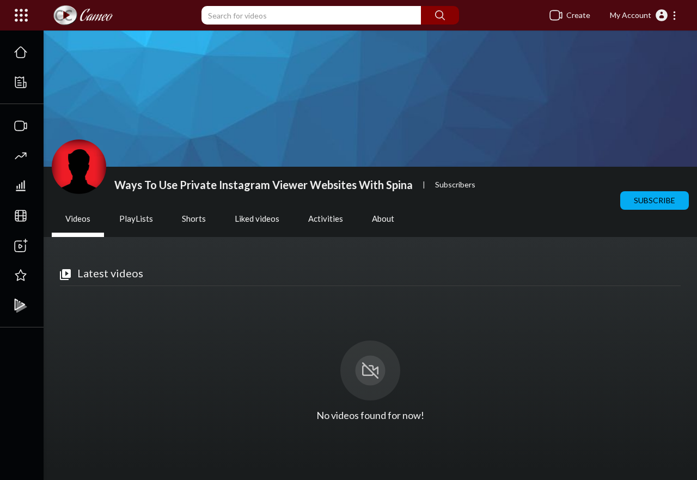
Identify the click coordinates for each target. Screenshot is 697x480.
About (383, 218)
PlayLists (136, 218)
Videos (77, 218)
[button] (643, 15)
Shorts (194, 218)
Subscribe (654, 200)
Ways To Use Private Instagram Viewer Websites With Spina (263, 184)
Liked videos (257, 218)
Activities (325, 218)
